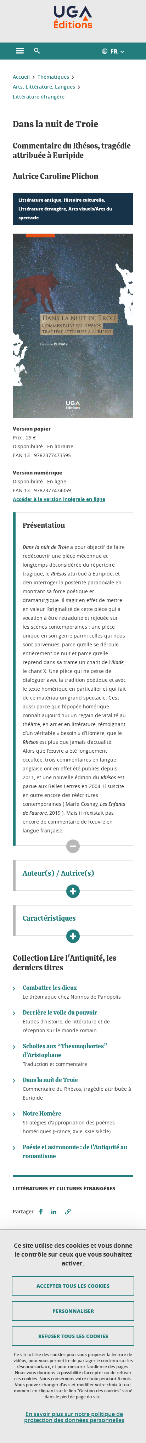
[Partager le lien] (68, 1212)
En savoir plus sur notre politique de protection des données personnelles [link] (74, 1417)
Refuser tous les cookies (73, 1336)
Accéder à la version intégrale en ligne (59, 499)
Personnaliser (73, 1310)
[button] (36, 51)
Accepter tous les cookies (73, 1285)
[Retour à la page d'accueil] (73, 17)
